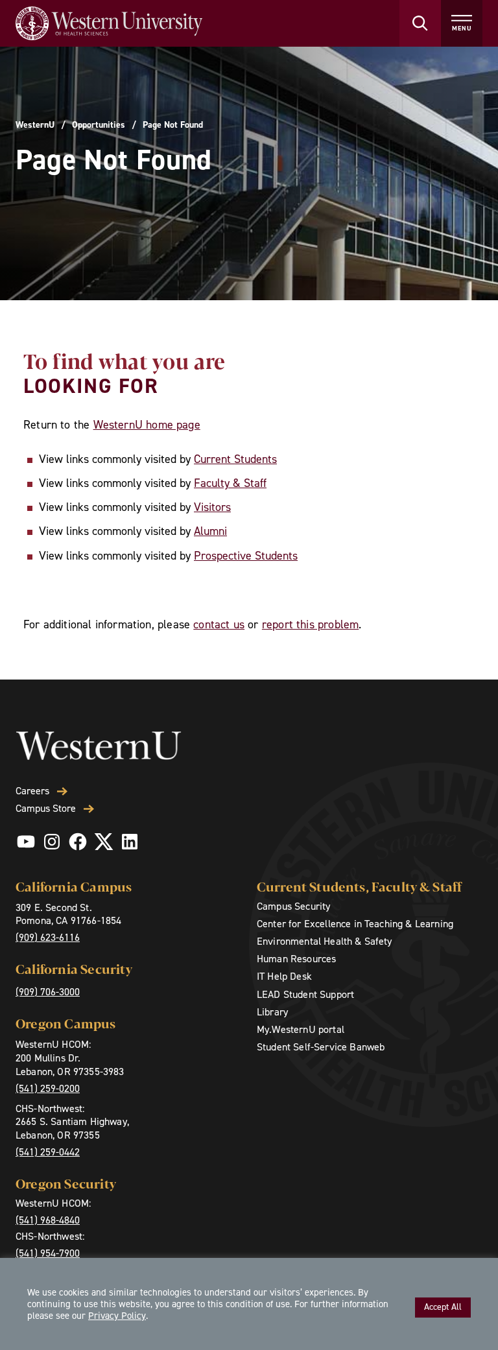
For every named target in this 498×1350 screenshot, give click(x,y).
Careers (32, 791)
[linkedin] (129, 841)
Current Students (235, 459)
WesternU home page (146, 424)
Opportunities (98, 125)
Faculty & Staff (230, 483)
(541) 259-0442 (48, 1152)
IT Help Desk (284, 976)
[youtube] (26, 841)
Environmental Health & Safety (324, 941)
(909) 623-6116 (48, 937)
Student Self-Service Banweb (321, 1047)
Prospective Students (246, 555)
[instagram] (52, 841)
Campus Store (46, 808)
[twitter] (103, 841)
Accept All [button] (443, 1307)
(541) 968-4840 (48, 1220)
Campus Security (293, 906)
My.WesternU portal (300, 1029)
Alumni (210, 531)
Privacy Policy (117, 1315)
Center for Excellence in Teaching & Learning (355, 923)
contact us (218, 624)
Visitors (212, 507)
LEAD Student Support (305, 994)
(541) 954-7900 (48, 1253)
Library (272, 1012)
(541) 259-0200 (48, 1088)
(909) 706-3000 (48, 992)
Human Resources (296, 958)
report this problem (310, 624)
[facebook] (77, 841)
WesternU (35, 125)
